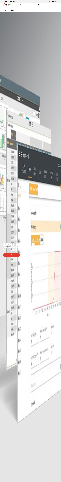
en (53, 1)
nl (57, 1)
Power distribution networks (28, 8)
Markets (26, 4)
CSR (48, 4)
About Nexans (54, 4)
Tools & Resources (41, 4)
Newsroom (32, 4)
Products (20, 4)
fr (55, 1)
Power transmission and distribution (15, 8)
